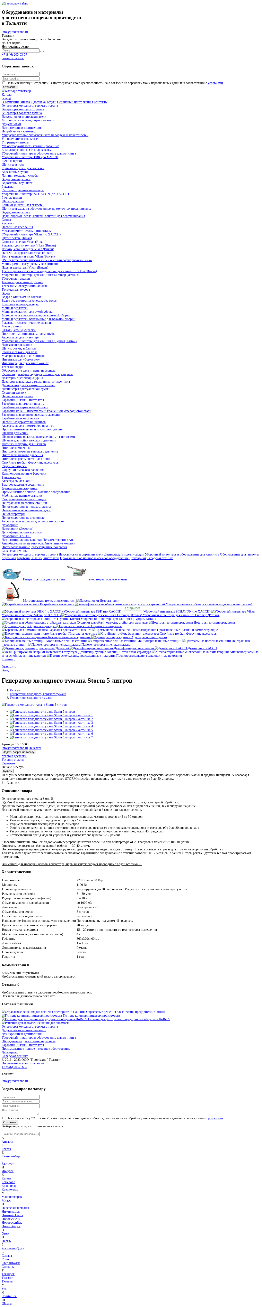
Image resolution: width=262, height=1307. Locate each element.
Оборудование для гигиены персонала (28, 1041)
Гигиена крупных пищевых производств (91, 1015)
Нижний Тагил (12, 1215)
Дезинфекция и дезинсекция (124, 554)
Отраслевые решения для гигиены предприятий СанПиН (126, 1012)
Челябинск (9, 1296)
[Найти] (42, 51)
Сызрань (8, 1266)
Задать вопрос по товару (18, 752)
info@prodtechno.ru (15, 32)
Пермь (6, 1241)
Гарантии (8, 763)
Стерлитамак (11, 1263)
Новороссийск (12, 1222)
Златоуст (8, 1163)
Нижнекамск (11, 1211)
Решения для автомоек (53, 1023)
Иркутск (8, 1171)
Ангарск (8, 1141)
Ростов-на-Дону (13, 1248)
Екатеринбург (11, 1156)
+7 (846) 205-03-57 (14, 54)
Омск (5, 1233)
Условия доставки (14, 756)
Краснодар (9, 1185)
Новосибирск (11, 1226)
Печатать (35, 748)
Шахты (7, 1303)
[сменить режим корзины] (14, 659)
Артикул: (8, 744)
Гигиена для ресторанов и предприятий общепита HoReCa (129, 1019)
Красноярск (10, 1189)
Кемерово (8, 1182)
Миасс (6, 1200)
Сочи (5, 1259)
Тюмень (7, 1281)
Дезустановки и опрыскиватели (81, 554)
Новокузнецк (11, 1219)
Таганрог (8, 1274)
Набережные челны (15, 1208)
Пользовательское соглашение (23, 1063)
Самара (7, 1255)
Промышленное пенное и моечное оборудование (94, 558)
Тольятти (8, 1277)
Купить (7, 771)
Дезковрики (137, 558)
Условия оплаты (13, 759)
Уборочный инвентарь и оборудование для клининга (182, 554)
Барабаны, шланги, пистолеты (38, 558)
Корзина (7, 659)
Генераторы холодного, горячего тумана (30, 554)
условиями (215, 83)
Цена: (6, 767)
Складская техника (160, 558)
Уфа (4, 1288)
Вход (5, 670)
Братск (6, 1149)
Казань (6, 1178)
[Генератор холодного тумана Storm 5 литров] (34, 704)
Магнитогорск (12, 1196)
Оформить (9, 666)
